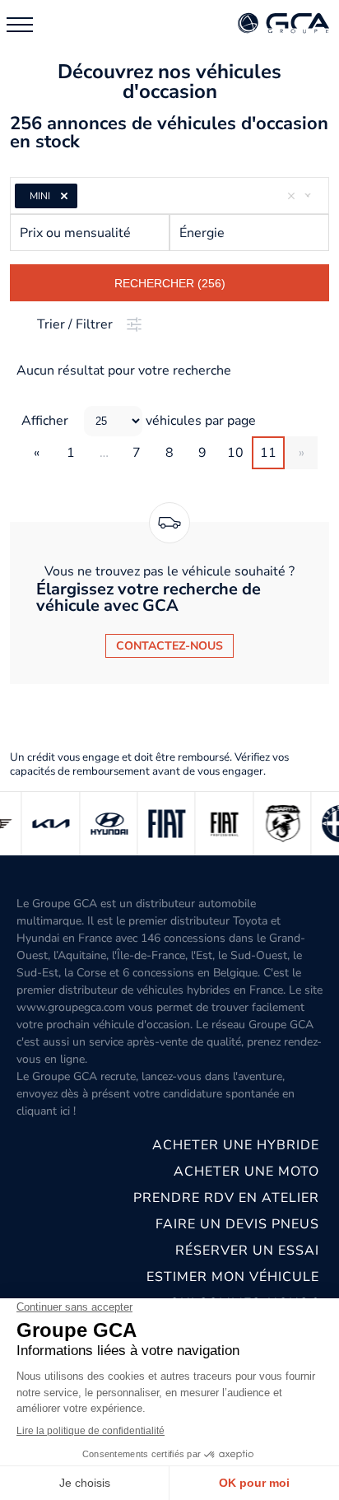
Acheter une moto (246, 1171)
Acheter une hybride (235, 1145)
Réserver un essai (247, 1250)
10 (235, 453)
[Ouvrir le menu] (20, 24)
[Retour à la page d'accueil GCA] (283, 24)
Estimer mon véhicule (232, 1277)
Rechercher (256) (169, 283)
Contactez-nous (169, 646)
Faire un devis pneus (237, 1224)
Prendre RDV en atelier (226, 1198)
